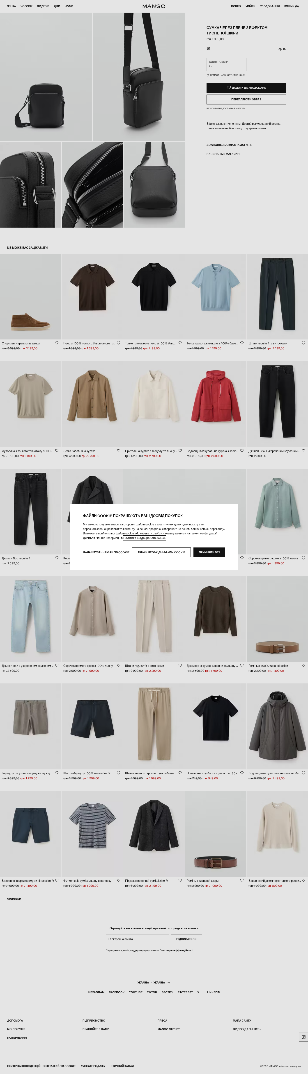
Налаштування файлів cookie (106, 552)
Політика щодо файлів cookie (144, 538)
